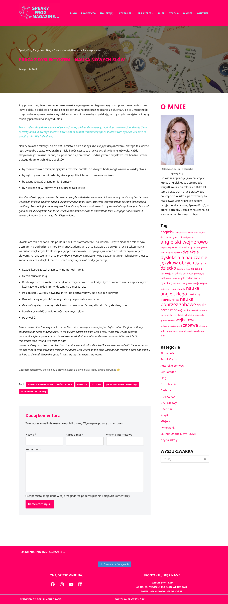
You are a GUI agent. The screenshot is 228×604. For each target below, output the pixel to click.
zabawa (190, 325)
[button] (114, 13)
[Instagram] (62, 584)
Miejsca (165, 421)
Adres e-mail (75, 434)
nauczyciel (174, 289)
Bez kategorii (169, 372)
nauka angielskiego (180, 291)
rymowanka (199, 315)
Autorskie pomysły (172, 365)
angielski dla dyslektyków (187, 232)
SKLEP (161, 13)
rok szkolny (189, 315)
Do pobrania (168, 384)
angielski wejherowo (184, 241)
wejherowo (186, 319)
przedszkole (179, 315)
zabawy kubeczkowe (187, 331)
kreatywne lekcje (189, 283)
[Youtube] (71, 584)
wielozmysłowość (168, 326)
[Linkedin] (80, 584)
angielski (168, 231)
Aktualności (168, 353)
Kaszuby (176, 283)
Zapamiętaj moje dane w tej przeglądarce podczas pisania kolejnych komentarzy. (79, 496)
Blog (48, 50)
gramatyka (199, 273)
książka (203, 283)
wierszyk (178, 326)
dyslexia (82, 384)
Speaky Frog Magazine (31, 50)
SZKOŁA (174, 13)
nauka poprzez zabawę (33, 391)
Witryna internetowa (119, 434)
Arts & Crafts (169, 359)
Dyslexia (166, 390)
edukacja (188, 273)
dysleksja (190, 252)
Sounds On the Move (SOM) (178, 434)
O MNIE (187, 13)
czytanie (203, 247)
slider (172, 320)
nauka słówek (190, 310)
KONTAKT (202, 13)
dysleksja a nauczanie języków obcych (50, 384)
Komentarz (34, 449)
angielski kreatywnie (181, 237)
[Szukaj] (205, 459)
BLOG (73, 13)
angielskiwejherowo (169, 247)
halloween (166, 278)
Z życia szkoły (169, 440)
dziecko (96, 384)
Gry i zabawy (169, 403)
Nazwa (31, 434)
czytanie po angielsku (171, 252)
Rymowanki (168, 427)
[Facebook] (53, 584)
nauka (182, 289)
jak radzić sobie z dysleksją (121, 384)
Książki (165, 415)
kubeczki (165, 289)
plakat (170, 315)
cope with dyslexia (188, 247)
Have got (176, 278)
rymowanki (165, 320)
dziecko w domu (183, 269)
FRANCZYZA (88, 13)
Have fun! (167, 409)
